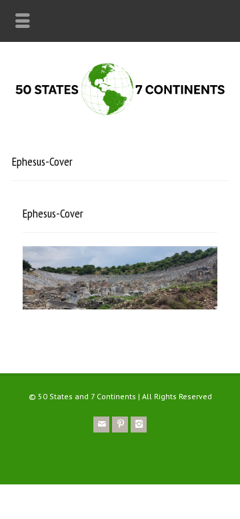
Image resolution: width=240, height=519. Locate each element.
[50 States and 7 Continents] (120, 114)
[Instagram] (139, 424)
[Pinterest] (120, 424)
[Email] (101, 424)
